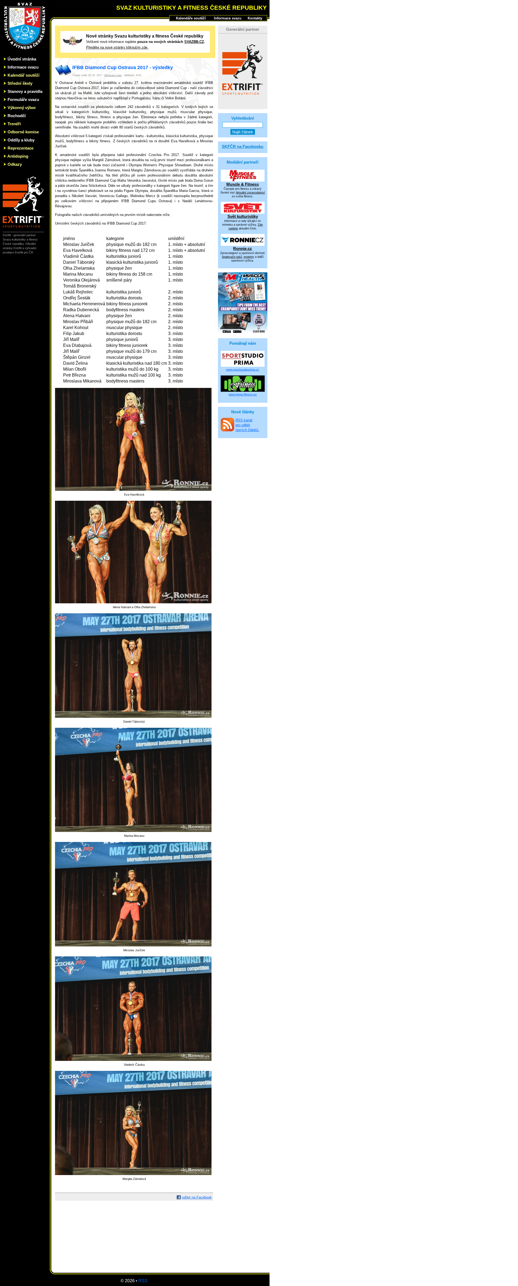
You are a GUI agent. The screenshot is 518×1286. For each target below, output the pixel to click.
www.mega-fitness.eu (243, 394)
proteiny (249, 256)
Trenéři (14, 123)
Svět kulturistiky (242, 216)
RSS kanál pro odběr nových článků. (247, 425)
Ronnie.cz (242, 248)
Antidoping (17, 156)
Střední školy (20, 83)
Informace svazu (23, 67)
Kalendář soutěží (23, 75)
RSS (143, 1280)
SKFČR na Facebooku (242, 146)
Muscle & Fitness (242, 184)
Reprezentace (20, 148)
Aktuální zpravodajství (250, 192)
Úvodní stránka (22, 59)
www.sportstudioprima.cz (242, 369)
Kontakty (255, 18)
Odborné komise (23, 132)
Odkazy (15, 164)
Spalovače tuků (232, 256)
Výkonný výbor (22, 107)
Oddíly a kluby (21, 140)
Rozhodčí (17, 115)
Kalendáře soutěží (191, 18)
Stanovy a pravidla (25, 91)
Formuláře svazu (23, 99)
